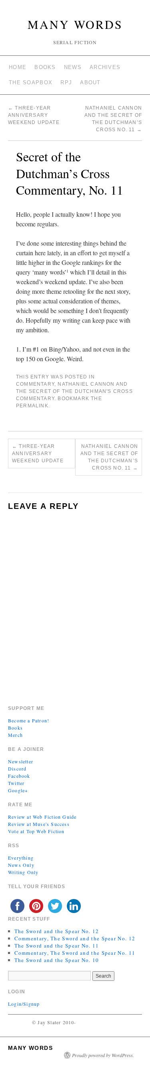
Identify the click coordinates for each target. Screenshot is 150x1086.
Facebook (19, 776)
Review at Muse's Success (39, 824)
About (90, 82)
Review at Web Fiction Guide (42, 816)
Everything (21, 857)
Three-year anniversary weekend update (34, 115)
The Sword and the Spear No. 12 (56, 931)
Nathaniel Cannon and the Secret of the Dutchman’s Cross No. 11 (109, 457)
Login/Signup (24, 1004)
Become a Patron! (28, 720)
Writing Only (23, 872)
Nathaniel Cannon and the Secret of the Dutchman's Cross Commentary (74, 391)
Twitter (16, 783)
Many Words (75, 24)
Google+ (18, 790)
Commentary (35, 384)
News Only (21, 865)
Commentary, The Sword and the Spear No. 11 (75, 952)
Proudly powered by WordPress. (103, 1055)
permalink (32, 406)
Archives (105, 67)
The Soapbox (30, 82)
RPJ (66, 82)
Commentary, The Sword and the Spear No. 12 (75, 938)
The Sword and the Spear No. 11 (56, 945)
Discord (17, 768)
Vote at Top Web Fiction (36, 831)
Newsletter (20, 761)
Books (45, 67)
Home (17, 67)
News (73, 67)
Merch (15, 735)
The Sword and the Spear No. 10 (56, 960)
